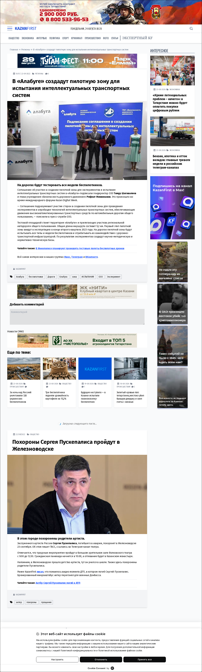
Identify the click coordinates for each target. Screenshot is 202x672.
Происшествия (93, 38)
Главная (14, 49)
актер (19, 602)
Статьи (114, 38)
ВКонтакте (91, 256)
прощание (46, 602)
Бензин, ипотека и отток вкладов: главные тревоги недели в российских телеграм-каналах (171, 161)
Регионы (25, 49)
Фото (106, 38)
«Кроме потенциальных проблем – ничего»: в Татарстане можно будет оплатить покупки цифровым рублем (170, 102)
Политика (54, 38)
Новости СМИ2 (15, 331)
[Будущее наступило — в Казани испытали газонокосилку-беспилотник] (95, 369)
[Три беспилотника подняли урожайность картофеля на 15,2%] (59, 369)
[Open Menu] (9, 28)
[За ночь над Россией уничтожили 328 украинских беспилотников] (23, 369)
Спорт (65, 38)
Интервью (41, 38)
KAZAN (25, 28)
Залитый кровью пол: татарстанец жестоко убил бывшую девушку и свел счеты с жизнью (130, 397)
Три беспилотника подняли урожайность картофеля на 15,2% (57, 395)
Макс (67, 256)
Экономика (28, 38)
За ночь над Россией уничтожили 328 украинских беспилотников (20, 397)
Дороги (51, 276)
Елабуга (63, 276)
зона (74, 276)
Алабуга (20, 276)
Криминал (76, 38)
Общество (14, 38)
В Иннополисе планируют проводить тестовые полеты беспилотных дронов (80, 248)
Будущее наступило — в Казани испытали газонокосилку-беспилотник (93, 397)
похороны (31, 602)
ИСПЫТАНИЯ (88, 276)
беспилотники (36, 276)
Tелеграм (77, 256)
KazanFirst (20, 269)
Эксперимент (113, 276)
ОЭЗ (100, 276)
